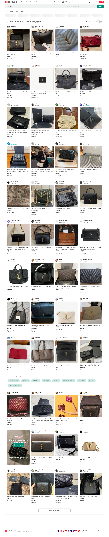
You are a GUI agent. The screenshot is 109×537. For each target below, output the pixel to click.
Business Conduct (30, 531)
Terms (19, 531)
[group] (18, 447)
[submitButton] (100, 6)
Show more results (54, 510)
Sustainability (37, 530)
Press (32, 530)
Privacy (23, 531)
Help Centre (20, 530)
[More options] (8, 61)
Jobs (42, 530)
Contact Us (27, 530)
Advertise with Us (48, 530)
